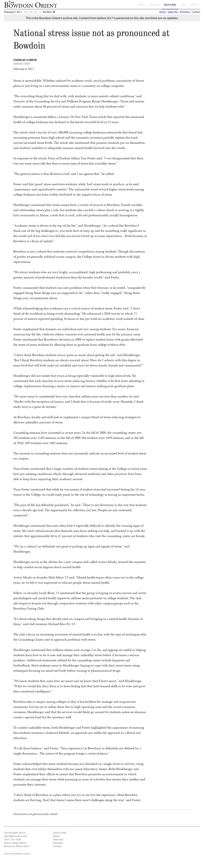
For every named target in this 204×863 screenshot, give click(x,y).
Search (56, 832)
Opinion (154, 5)
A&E (182, 5)
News (141, 5)
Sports (193, 5)
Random (47, 11)
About (162, 11)
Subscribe (173, 11)
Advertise (185, 11)
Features (170, 5)
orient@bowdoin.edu (15, 836)
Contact (196, 11)
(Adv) (64, 832)
